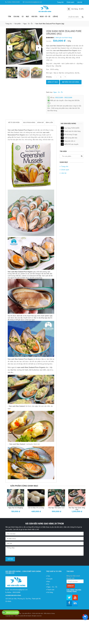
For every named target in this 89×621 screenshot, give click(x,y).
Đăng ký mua (53, 82)
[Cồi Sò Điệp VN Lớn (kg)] (36, 497)
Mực (27, 16)
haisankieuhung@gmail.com (33, 2)
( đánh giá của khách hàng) (63, 37)
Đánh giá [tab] (40, 122)
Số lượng (49, 77)
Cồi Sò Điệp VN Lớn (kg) (36, 507)
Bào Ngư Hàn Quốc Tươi (56, 507)
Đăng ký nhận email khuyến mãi (73, 577)
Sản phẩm (17, 23)
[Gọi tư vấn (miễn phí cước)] (3, 612)
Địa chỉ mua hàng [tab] (29, 122)
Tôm (9, 16)
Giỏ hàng (50, 592)
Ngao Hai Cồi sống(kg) (15, 507)
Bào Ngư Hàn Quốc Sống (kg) (77, 508)
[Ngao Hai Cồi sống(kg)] (15, 497)
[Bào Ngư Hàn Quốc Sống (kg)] (76, 497)
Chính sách (70, 2)
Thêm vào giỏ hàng (71, 82)
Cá (22, 16)
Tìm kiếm (81, 156)
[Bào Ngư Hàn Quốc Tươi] (56, 497)
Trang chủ (60, 2)
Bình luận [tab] (49, 122)
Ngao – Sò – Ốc (45, 16)
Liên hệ (79, 2)
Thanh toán (50, 589)
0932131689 (16, 2)
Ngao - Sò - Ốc (28, 23)
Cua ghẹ (16, 16)
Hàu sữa (34, 16)
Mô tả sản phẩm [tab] (13, 122)
